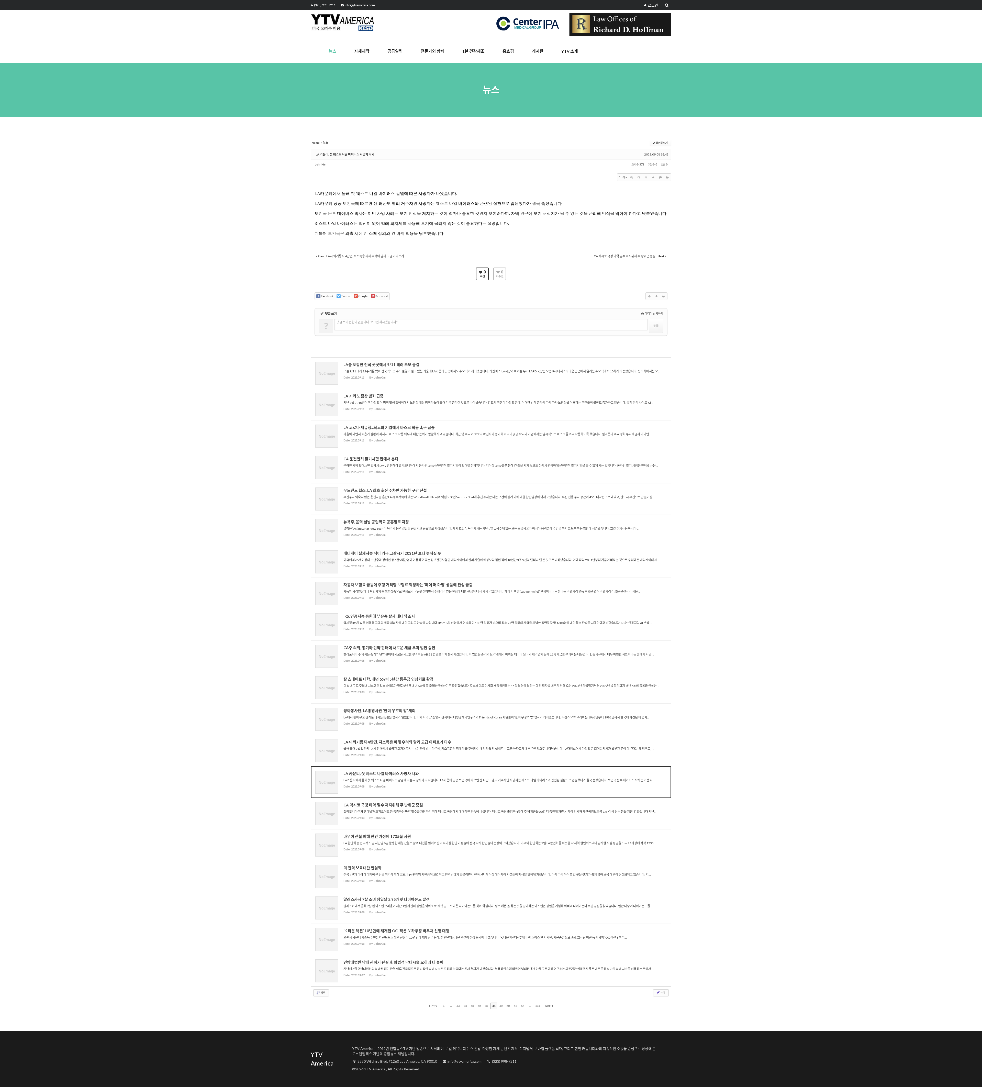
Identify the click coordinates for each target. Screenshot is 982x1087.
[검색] (667, 5)
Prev (433, 1006)
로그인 (653, 5)
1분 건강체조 (473, 51)
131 (537, 1006)
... (451, 1006)
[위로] (646, 177)
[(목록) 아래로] (653, 177)
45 (472, 1006)
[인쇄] (667, 177)
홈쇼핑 (508, 51)
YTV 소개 (569, 51)
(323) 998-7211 (325, 5)
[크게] (631, 177)
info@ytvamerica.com (360, 5)
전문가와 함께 (432, 51)
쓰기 (662, 992)
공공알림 (395, 51)
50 (508, 1006)
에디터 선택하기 (653, 313)
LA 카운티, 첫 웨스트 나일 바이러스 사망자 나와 (345, 154)
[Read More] (491, 373)
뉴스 (332, 51)
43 (458, 1006)
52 (522, 1006)
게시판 (537, 51)
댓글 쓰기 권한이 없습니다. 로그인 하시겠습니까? (367, 322)
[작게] (638, 177)
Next (548, 1006)
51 (515, 1006)
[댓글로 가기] (660, 177)
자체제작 (362, 51)
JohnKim (320, 164)
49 (501, 1006)
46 (479, 1006)
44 (465, 1006)
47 (486, 1006)
